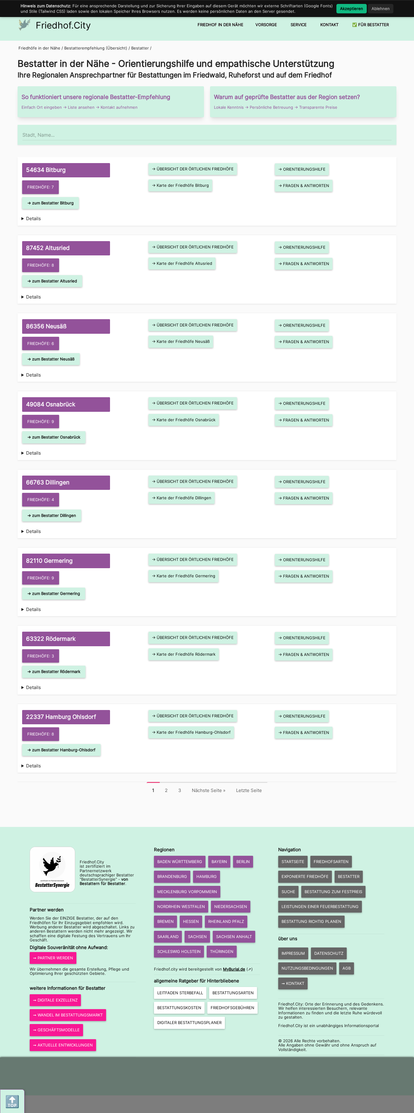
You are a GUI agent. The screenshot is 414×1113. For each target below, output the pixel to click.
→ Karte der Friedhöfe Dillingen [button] (181, 497)
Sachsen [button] (197, 936)
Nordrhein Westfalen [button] (181, 906)
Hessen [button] (191, 921)
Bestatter (140, 48)
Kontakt (329, 24)
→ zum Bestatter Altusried (52, 280)
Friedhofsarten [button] (331, 861)
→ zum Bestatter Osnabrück (53, 437)
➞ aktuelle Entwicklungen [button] (63, 1045)
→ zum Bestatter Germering (53, 593)
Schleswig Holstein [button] (179, 951)
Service (299, 24)
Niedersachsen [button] (230, 906)
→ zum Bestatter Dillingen (51, 515)
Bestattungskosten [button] (179, 1007)
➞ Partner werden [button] (53, 957)
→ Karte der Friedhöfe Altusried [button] (182, 263)
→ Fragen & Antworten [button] (303, 185)
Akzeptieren (351, 8)
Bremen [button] (165, 921)
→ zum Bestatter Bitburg (50, 202)
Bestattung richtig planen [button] (311, 921)
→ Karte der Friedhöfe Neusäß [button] (181, 341)
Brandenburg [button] (172, 876)
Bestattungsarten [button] (233, 992)
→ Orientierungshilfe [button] (302, 169)
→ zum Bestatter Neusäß (51, 359)
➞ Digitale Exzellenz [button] (55, 1000)
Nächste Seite (208, 790)
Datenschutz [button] (328, 953)
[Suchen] (391, 132)
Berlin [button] (243, 861)
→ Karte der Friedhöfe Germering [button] (183, 575)
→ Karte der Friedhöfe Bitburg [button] (180, 185)
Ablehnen (381, 8)
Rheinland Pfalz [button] (226, 921)
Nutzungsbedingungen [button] (307, 968)
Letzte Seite (249, 790)
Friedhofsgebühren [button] (232, 1007)
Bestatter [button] (348, 876)
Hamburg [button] (206, 876)
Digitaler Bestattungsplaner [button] (189, 1022)
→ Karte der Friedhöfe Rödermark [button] (183, 654)
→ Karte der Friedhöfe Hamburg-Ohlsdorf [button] (191, 732)
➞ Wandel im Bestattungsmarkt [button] (68, 1014)
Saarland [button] (168, 936)
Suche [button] (288, 891)
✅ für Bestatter (370, 24)
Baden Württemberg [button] (179, 861)
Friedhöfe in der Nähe (39, 48)
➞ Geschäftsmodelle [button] (56, 1029)
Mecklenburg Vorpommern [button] (187, 891)
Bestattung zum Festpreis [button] (333, 891)
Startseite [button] (293, 861)
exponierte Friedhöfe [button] (305, 876)
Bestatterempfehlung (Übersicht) (95, 48)
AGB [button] (346, 968)
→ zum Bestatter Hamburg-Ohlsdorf (61, 749)
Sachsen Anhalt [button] (234, 936)
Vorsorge (266, 24)
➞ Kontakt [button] (293, 983)
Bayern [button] (219, 861)
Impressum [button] (293, 953)
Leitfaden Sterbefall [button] (180, 992)
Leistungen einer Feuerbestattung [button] (320, 906)
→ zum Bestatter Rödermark (53, 671)
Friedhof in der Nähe (220, 24)
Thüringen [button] (221, 951)
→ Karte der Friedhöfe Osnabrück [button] (183, 419)
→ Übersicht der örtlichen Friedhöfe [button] (193, 168)
